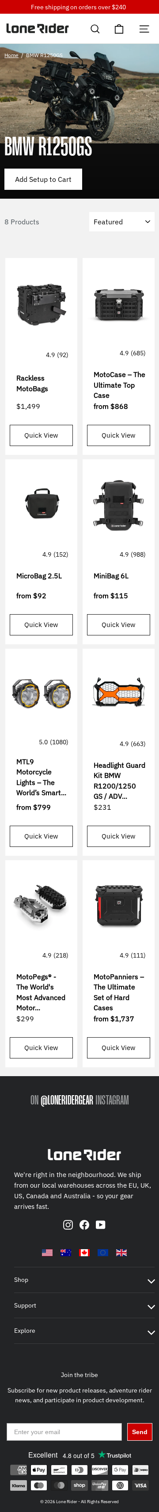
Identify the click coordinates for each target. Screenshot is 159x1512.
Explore (24, 1331)
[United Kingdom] (121, 1252)
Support (25, 1305)
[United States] (47, 1252)
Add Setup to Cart (43, 179)
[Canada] (84, 1252)
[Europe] (103, 1252)
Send (140, 1431)
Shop (21, 1280)
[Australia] (66, 1252)
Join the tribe (79, 1375)
